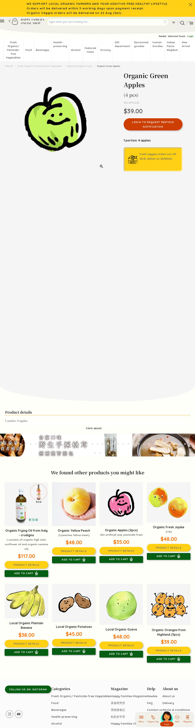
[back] (9, 21)
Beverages (42, 49)
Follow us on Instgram (28, 689)
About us (168, 696)
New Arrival (186, 44)
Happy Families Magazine (129, 696)
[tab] (5, 444)
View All (9, 66)
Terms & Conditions (176, 710)
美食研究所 (118, 703)
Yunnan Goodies (157, 44)
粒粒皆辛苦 (118, 716)
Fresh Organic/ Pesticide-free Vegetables (13, 50)
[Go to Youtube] (18, 714)
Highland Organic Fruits (79, 66)
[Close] (190, 4)
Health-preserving (60, 44)
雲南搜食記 (118, 710)
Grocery (105, 49)
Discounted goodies (141, 44)
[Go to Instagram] (9, 714)
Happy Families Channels (128, 723)
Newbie (162, 36)
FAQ (150, 703)
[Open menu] (2, 21)
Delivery (168, 703)
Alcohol (76, 49)
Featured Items (90, 49)
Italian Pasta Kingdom (172, 46)
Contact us (154, 710)
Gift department (122, 44)
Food (28, 49)
